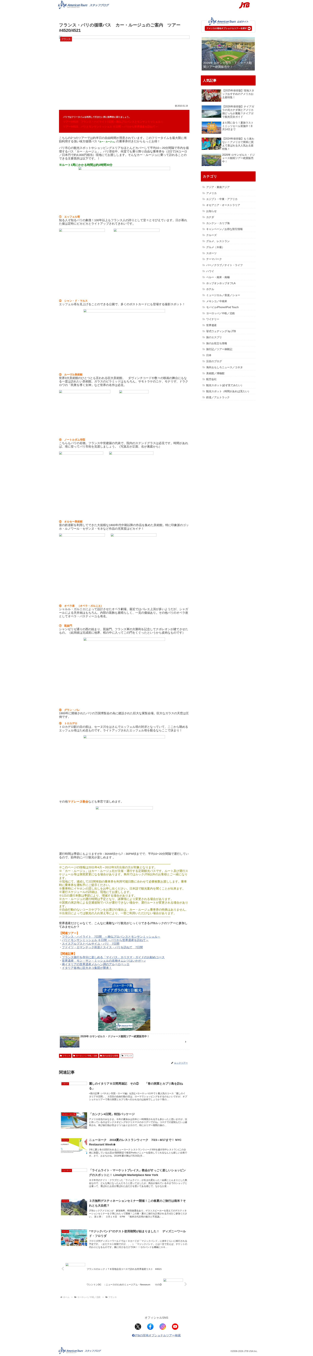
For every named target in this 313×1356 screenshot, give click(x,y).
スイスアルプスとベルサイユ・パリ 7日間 (90, 943)
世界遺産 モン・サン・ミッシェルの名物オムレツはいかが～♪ (104, 960)
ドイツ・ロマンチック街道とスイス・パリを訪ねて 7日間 (104, 947)
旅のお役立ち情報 (110, 1056)
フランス (66, 1056)
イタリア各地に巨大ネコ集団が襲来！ (87, 968)
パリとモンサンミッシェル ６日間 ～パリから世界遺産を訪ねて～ (105, 940)
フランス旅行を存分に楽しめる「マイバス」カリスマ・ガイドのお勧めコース (113, 957)
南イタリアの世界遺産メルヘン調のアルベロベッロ (95, 964)
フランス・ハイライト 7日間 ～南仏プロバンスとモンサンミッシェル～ (111, 936)
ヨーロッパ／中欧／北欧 (86, 1056)
